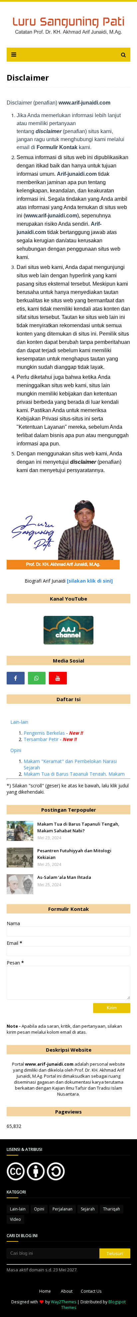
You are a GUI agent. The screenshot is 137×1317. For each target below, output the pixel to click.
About (66, 1291)
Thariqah (111, 1209)
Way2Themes (63, 1302)
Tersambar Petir (41, 739)
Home (45, 1291)
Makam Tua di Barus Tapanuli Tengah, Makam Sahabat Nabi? (78, 827)
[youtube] (58, 678)
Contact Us (91, 1291)
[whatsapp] (37, 678)
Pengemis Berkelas (44, 733)
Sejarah (88, 1209)
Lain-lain (19, 722)
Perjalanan (62, 1209)
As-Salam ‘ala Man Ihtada (64, 877)
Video (15, 1219)
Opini (15, 750)
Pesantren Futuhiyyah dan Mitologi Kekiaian (74, 854)
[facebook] (16, 678)
